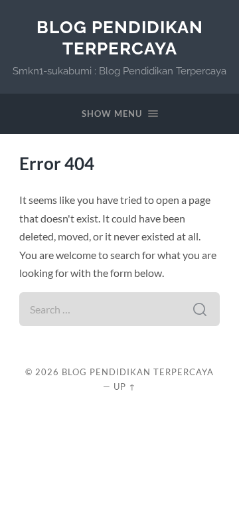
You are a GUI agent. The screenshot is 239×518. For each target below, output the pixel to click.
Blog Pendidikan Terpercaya (120, 37)
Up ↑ (125, 386)
